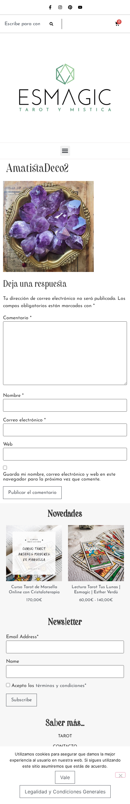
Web (7, 444)
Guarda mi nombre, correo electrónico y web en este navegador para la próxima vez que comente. (59, 477)
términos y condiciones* (61, 685)
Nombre (13, 395)
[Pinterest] (70, 7)
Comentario (17, 318)
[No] (120, 775)
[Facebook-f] (50, 7)
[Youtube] (80, 7)
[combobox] (24, 24)
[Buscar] (56, 24)
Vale (65, 777)
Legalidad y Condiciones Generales (65, 792)
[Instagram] (60, 7)
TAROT (65, 736)
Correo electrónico (24, 420)
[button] (65, 151)
